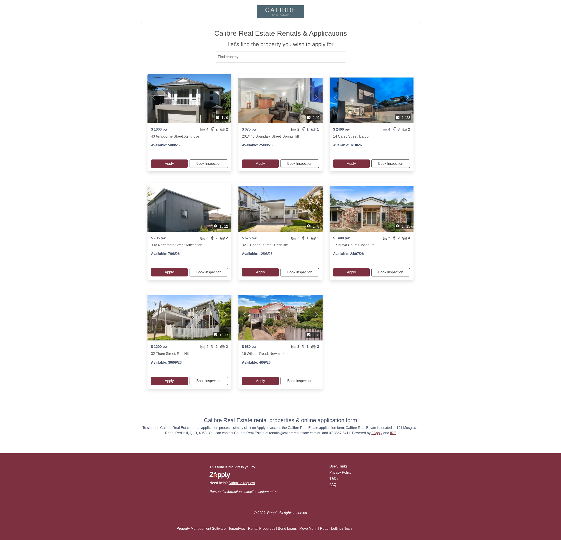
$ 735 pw (158, 238)
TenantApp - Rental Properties (251, 528)
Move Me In (308, 528)
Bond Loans (287, 528)
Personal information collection (244, 491)
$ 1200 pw (159, 347)
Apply (169, 163)
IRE (393, 433)
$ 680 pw (249, 347)
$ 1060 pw (159, 129)
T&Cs (333, 478)
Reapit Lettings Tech (336, 528)
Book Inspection (208, 163)
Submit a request (242, 483)
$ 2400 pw (341, 129)
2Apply (376, 433)
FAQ (332, 485)
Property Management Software (201, 528)
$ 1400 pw (341, 238)
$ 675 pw (249, 129)
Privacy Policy (340, 472)
